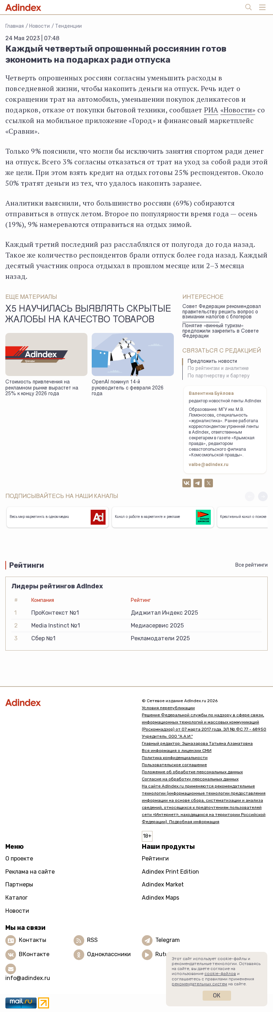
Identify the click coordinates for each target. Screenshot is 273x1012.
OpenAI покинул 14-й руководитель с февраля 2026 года (128, 388)
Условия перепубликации (168, 707)
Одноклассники (109, 954)
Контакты (32, 940)
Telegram (167, 940)
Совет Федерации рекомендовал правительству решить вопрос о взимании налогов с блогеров (221, 312)
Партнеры (19, 884)
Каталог (16, 897)
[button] (263, 496)
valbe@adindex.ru (209, 465)
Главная (14, 26)
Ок (216, 995)
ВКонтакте (34, 954)
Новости (39, 26)
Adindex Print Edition (170, 871)
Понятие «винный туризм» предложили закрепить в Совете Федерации (220, 331)
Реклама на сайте (30, 871)
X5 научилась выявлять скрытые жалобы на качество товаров (88, 314)
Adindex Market (163, 884)
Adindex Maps (160, 897)
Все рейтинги (251, 565)
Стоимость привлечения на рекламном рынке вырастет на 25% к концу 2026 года (41, 388)
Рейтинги (155, 858)
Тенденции (68, 26)
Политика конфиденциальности (175, 757)
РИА (211, 110)
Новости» (240, 110)
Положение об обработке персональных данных (192, 771)
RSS (92, 940)
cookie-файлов (220, 973)
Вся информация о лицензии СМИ (177, 750)
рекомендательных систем (199, 983)
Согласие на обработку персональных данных (190, 779)
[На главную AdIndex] (68, 702)
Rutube (165, 954)
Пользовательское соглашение (174, 764)
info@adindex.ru (27, 978)
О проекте (19, 858)
